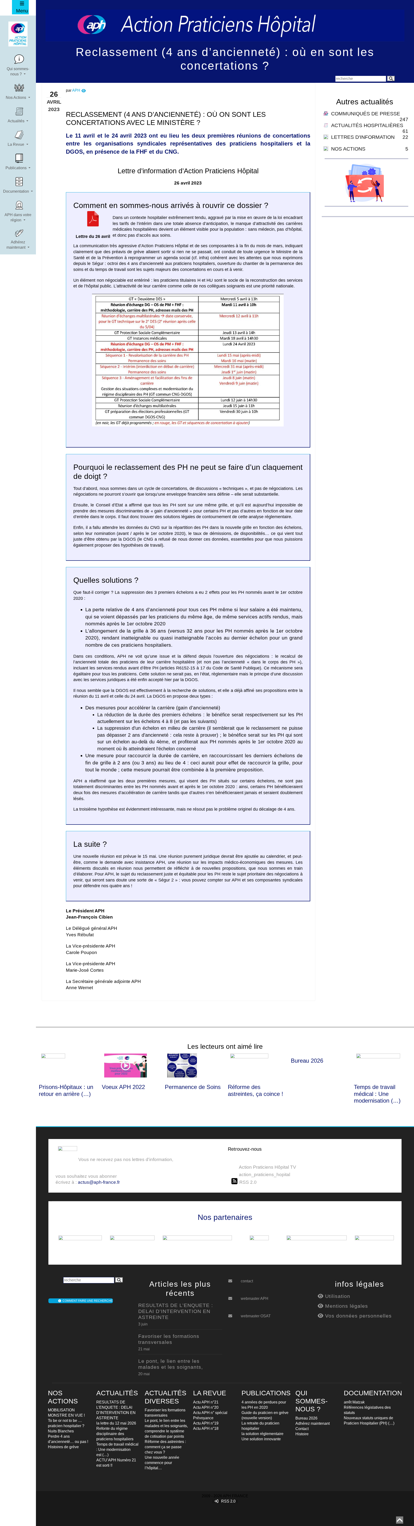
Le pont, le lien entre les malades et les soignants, (170, 1364)
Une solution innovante (261, 1439)
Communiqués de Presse (365, 113)
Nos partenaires (225, 1217)
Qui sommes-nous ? (18, 71)
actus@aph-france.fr (99, 1182)
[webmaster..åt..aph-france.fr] (234, 1297)
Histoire (302, 1434)
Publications (17, 168)
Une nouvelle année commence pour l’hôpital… (162, 1462)
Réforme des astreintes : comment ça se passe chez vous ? (165, 1447)
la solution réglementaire (262, 1434)
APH (76, 90)
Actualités (16, 121)
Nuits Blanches (61, 1431)
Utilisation (336, 1296)
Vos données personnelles (357, 1315)
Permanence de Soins (193, 1087)
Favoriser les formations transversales (168, 1339)
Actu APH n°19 (205, 1423)
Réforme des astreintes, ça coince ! (255, 1090)
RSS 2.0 (228, 1501)
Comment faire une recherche (87, 1300)
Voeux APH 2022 (123, 1087)
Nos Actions (16, 97)
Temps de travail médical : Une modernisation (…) (377, 1094)
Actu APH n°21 (205, 1402)
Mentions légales (345, 1306)
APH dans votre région (18, 217)
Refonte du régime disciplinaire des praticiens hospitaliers (114, 1433)
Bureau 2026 (307, 1060)
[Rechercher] (391, 78)
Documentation (16, 191)
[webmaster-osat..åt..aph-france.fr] (234, 1314)
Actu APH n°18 (205, 1428)
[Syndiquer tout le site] (235, 1181)
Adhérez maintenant (16, 244)
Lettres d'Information (363, 137)
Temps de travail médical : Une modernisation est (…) (117, 1449)
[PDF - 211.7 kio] (93, 222)
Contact (302, 1429)
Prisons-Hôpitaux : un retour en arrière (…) (66, 1090)
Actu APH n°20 (205, 1407)
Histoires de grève (63, 1447)
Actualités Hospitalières (367, 125)
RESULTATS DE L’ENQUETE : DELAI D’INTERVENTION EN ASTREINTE (175, 1311)
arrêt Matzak (354, 1402)
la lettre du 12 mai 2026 (116, 1423)
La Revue (16, 144)
